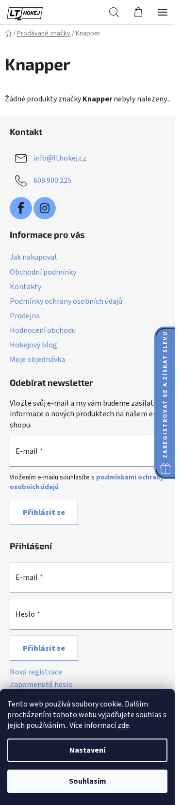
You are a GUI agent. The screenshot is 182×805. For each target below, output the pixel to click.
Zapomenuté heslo (41, 684)
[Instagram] (44, 208)
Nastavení (87, 750)
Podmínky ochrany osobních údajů (66, 301)
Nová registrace (36, 672)
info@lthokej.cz (59, 158)
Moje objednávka (37, 359)
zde (123, 725)
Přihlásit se (44, 512)
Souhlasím (87, 781)
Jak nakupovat (34, 257)
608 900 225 (52, 180)
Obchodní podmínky (43, 272)
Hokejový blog (33, 345)
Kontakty (25, 286)
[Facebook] (21, 208)
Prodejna (25, 316)
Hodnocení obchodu (43, 330)
